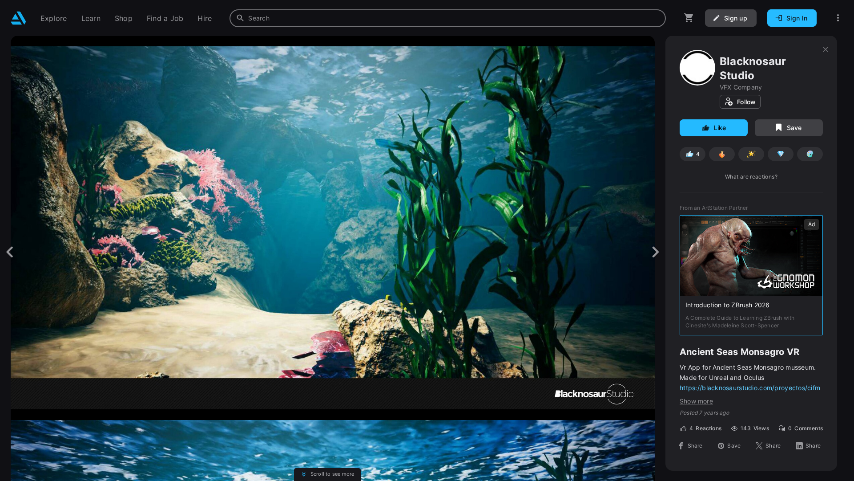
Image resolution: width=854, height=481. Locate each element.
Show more (696, 401)
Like (720, 127)
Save (794, 127)
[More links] (838, 18)
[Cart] (689, 18)
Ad (811, 224)
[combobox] (448, 18)
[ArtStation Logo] (18, 18)
